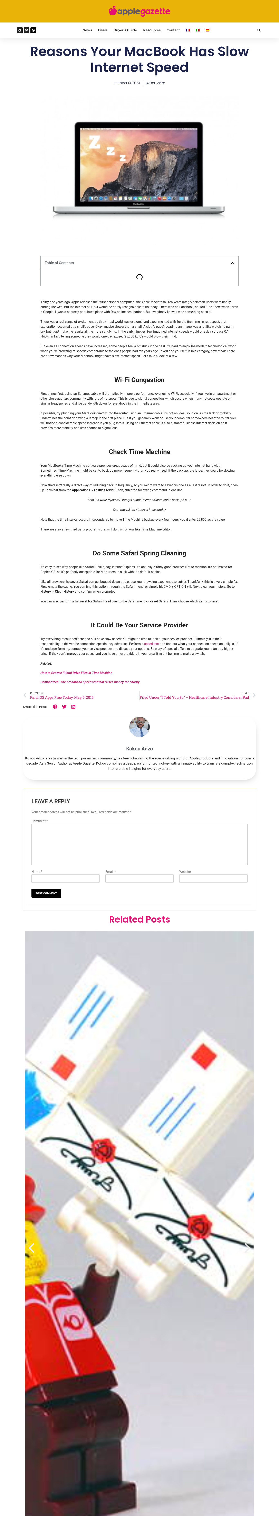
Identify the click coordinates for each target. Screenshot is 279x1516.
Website (185, 872)
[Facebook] (20, 30)
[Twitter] (26, 30)
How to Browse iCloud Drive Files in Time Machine (76, 673)
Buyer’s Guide (125, 30)
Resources (152, 30)
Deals (102, 30)
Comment (39, 821)
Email (110, 872)
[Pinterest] (33, 30)
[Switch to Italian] (198, 30)
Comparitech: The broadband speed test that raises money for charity (90, 682)
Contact (173, 30)
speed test (151, 644)
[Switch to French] (188, 30)
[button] (259, 30)
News (87, 30)
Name (36, 872)
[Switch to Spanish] (207, 30)
